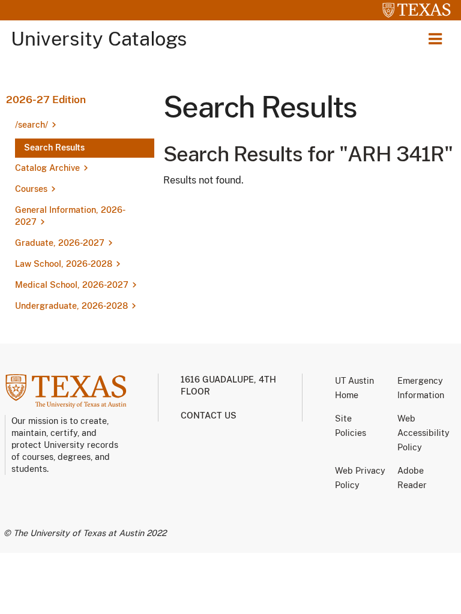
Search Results (54, 147)
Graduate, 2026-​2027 (59, 243)
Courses (31, 189)
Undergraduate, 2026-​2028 (71, 306)
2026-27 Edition (46, 100)
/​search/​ (31, 125)
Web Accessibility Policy (423, 433)
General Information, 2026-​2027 (70, 216)
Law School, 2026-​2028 (63, 264)
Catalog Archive (47, 168)
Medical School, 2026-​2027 (71, 285)
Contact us (209, 415)
